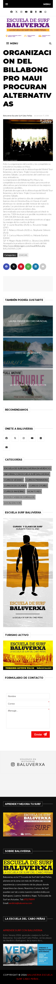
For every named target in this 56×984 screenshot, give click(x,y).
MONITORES (34, 491)
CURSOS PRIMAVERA (37, 480)
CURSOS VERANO (13, 480)
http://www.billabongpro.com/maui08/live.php (24, 246)
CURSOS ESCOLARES (15, 485)
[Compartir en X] (13, 266)
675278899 (29, 899)
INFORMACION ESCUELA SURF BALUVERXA (26, 474)
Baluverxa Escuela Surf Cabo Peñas (17, 116)
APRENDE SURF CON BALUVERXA (22, 930)
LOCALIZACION (12, 503)
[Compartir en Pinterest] (21, 266)
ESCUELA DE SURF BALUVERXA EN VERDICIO (27, 468)
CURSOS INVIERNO (14, 491)
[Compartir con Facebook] (6, 266)
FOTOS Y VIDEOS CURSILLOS (19, 497)
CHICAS (23, 255)
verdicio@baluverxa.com (20, 903)
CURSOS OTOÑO (38, 485)
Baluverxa (31, 764)
